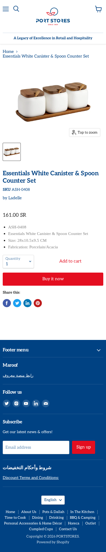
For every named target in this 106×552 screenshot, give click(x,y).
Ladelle (15, 197)
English (50, 500)
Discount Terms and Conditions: (31, 477)
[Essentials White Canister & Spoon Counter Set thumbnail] (11, 152)
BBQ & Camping (83, 517)
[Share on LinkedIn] (27, 303)
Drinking (56, 517)
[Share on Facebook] (7, 303)
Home (8, 51)
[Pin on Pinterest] (38, 303)
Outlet (90, 523)
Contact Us (68, 529)
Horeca (73, 523)
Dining (37, 517)
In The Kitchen (82, 512)
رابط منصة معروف (18, 375)
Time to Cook (15, 517)
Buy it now (53, 279)
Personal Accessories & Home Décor (33, 523)
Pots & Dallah (53, 512)
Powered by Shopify (53, 542)
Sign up (83, 447)
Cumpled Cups (41, 529)
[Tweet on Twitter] (17, 303)
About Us (28, 512)
